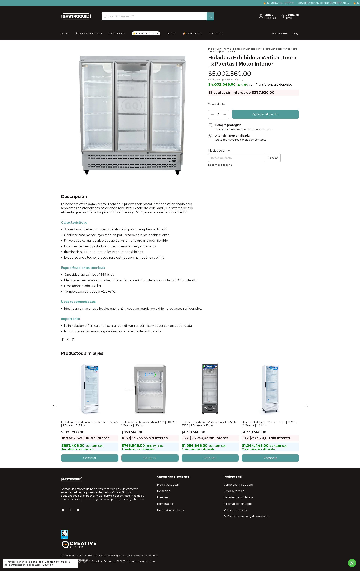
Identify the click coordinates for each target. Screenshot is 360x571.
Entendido (47, 564)
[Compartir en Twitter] (68, 340)
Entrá (268, 15)
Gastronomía (223, 48)
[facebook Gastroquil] (70, 510)
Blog (295, 33)
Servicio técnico (279, 33)
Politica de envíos (235, 510)
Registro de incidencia (238, 497)
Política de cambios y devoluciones (246, 516)
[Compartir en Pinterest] (73, 340)
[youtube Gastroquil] (78, 510)
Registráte (270, 17)
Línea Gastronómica (88, 33)
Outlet (171, 33)
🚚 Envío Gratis (192, 33)
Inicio (64, 33)
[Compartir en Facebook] (63, 340)
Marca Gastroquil (168, 484)
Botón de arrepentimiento (143, 555)
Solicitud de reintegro (238, 503)
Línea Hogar (117, 33)
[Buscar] (210, 16)
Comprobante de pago (239, 484)
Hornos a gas (165, 503)
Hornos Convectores (170, 510)
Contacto (216, 33)
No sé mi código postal (220, 164)
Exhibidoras (252, 48)
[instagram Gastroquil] (62, 510)
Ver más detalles (216, 104)
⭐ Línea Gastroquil (146, 33)
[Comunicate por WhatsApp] (352, 563)
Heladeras (238, 48)
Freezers (162, 497)
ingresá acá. (120, 555)
